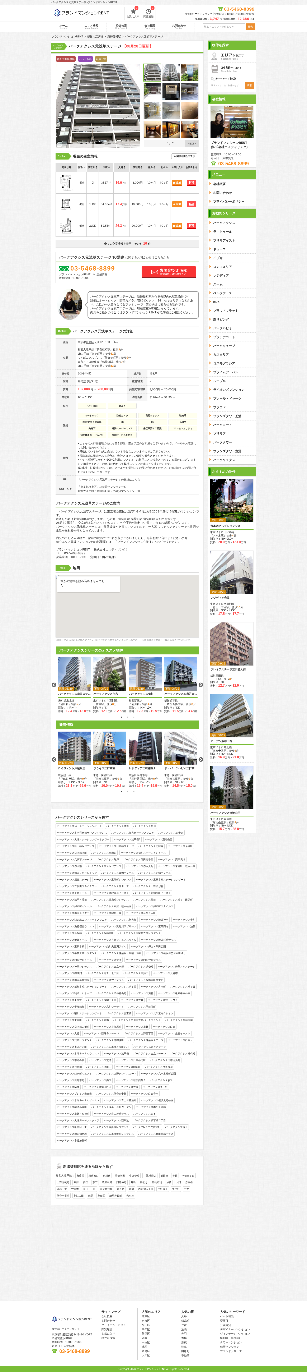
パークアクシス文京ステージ (149, 1053)
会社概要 (150, 27)
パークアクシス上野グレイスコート (116, 1073)
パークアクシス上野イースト (73, 892)
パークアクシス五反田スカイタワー (77, 886)
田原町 (185, 1351)
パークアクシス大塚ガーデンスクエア (78, 1120)
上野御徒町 (63, 1182)
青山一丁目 (89, 1189)
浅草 (184, 1346)
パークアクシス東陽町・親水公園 (176, 866)
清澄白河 (107, 1182)
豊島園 (101, 1195)
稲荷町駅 (107, 361)
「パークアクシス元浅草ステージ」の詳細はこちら (109, 479)
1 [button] (121, 717)
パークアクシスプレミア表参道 (74, 1093)
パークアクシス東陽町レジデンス (112, 879)
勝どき (144, 1182)
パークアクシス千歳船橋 (70, 1006)
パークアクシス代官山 (69, 1066)
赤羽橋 (189, 1182)
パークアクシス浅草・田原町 (176, 899)
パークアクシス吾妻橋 (118, 1013)
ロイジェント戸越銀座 (71, 768)
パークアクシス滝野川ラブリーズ (117, 926)
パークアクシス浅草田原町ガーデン (111, 1107)
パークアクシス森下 (144, 1113)
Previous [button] (53, 684)
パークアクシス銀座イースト (174, 1033)
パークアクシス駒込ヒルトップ (74, 993)
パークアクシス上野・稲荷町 (73, 1113)
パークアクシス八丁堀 (123, 986)
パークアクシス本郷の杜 (70, 1060)
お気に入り (133, 12)
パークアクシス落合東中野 (111, 1093)
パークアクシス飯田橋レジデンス (75, 846)
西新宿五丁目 (145, 1189)
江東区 (146, 1316)
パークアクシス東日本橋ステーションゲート (161, 879)
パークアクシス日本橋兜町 (131, 1060)
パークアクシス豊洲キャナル (117, 872)
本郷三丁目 (188, 1175)
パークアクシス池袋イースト (73, 939)
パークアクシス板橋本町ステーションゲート (82, 986)
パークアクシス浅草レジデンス (74, 1040)
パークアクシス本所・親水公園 (113, 906)
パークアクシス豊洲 (110, 959)
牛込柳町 (134, 1175)
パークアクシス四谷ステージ (149, 1046)
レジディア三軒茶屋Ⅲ (142, 768)
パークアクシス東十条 (170, 832)
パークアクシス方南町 (153, 986)
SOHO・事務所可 (231, 1338)
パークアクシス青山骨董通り (120, 1100)
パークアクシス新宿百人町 (141, 913)
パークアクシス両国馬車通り (73, 979)
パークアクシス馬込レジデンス (103, 866)
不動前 (185, 1355)
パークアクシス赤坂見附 (139, 866)
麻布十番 (62, 1189)
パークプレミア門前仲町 (147, 1127)
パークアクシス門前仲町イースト (75, 959)
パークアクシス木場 (97, 1020)
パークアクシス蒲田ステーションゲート (74, 693)
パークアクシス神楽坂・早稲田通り (121, 953)
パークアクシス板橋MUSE (72, 1127)
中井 (186, 1189)
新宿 (131, 1189)
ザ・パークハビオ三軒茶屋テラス (181, 768)
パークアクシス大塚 (127, 1086)
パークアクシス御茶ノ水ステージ (176, 966)
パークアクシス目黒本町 (70, 1080)
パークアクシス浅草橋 (116, 1053)
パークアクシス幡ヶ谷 (182, 986)
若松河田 (120, 1175)
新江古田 (79, 1195)
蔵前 (76, 1182)
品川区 (146, 1325)
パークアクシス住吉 (106, 693)
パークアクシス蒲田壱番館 (138, 859)
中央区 (146, 1342)
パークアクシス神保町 (182, 1053)
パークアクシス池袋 (184, 926)
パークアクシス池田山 (98, 1066)
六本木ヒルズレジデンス (225, 526)
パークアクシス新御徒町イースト (152, 892)
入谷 (184, 1316)
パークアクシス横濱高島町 (72, 1107)
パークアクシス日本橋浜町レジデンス (112, 1133)
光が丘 (130, 1195)
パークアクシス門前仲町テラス (143, 959)
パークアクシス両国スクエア (73, 913)
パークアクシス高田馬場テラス (155, 1133)
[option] (74, 685)
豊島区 (146, 1351)
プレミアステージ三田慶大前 (228, 669)
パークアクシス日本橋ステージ (116, 846)
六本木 (75, 1189)
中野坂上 (163, 1189)
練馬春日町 (115, 1195)
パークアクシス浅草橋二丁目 (149, 1120)
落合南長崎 (63, 1195)
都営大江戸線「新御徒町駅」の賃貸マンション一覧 (109, 491)
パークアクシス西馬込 (116, 1120)
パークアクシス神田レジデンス (74, 966)
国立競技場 (106, 1189)
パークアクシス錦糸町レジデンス (110, 899)
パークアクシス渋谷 (142, 993)
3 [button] (134, 717)
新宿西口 (94, 1175)
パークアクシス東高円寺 (154, 926)
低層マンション (229, 1346)
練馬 (90, 1195)
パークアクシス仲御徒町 (110, 1040)
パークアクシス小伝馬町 (107, 1026)
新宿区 (146, 1333)
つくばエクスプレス (90, 357)
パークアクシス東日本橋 (70, 946)
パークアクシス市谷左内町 (72, 1046)
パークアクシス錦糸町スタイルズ (154, 906)
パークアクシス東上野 (155, 1086)
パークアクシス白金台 (180, 1040)
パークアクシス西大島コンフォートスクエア (82, 919)
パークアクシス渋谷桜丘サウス (158, 939)
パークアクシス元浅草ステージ (74, 859)
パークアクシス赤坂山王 (115, 886)
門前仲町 (121, 1182)
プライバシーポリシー (115, 1325)
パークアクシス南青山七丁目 (102, 973)
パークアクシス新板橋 (69, 933)
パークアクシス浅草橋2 (127, 839)
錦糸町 (185, 1320)
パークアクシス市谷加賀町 (72, 1140)
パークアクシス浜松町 (140, 966)
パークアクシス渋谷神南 (154, 919)
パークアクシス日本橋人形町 (73, 1026)
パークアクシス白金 (164, 1026)
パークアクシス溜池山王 (158, 839)
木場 (184, 1338)
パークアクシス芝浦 (100, 1060)
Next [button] (200, 684)
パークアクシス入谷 (68, 1033)
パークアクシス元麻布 (165, 973)
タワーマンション (231, 1342)
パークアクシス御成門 (69, 973)
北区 (144, 1346)
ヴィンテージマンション (235, 1333)
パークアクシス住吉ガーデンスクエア (132, 832)
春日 (175, 1175)
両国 (85, 1182)
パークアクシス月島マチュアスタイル (115, 939)
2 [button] (128, 717)
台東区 (90, 342)
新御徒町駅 (103, 349)
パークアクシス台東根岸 (159, 1066)
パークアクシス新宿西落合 (131, 1080)
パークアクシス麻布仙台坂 (72, 1133)
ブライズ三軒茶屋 (104, 768)
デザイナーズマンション (235, 1329)
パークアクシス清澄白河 (97, 1086)
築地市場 (157, 1182)
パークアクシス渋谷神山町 (111, 993)
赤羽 (184, 1333)
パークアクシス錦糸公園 (107, 913)
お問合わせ (179, 27)
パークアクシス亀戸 (107, 859)
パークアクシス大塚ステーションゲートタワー (83, 839)
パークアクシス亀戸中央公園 (174, 993)
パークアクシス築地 (68, 1086)
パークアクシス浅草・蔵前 (72, 899)
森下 (95, 1182)
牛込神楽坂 (150, 1175)
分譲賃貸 (225, 1325)
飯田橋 (164, 1175)
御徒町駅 (97, 353)
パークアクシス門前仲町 (142, 1006)
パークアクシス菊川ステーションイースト (144, 852)
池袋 (184, 1329)
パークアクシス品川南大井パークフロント (137, 1020)
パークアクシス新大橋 (123, 919)
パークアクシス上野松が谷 (148, 886)
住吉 (184, 1325)
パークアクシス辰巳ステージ (73, 879)
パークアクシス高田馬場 (171, 859)
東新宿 (106, 1175)
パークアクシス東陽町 (69, 1020)
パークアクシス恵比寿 (150, 846)
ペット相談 (227, 1316)
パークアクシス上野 (137, 1026)
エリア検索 (91, 27)
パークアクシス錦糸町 (128, 1066)
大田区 (146, 1355)
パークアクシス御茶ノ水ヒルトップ (77, 872)
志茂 (184, 1342)
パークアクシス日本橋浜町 (165, 1060)
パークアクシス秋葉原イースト (111, 892)
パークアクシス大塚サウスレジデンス (139, 933)
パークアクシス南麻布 (103, 852)
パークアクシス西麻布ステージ (101, 1033)
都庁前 (80, 1175)
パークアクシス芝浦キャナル (154, 872)
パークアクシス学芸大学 (179, 1020)
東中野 (176, 1189)
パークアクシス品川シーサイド (106, 1006)
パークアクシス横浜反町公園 (157, 1100)
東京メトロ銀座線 (88, 361)
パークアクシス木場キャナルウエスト (78, 1053)
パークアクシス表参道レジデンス (110, 1127)
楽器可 (224, 1320)
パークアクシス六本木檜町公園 (158, 1073)
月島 (133, 1182)
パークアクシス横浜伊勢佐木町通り (166, 953)
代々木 (120, 1189)
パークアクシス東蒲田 (135, 973)
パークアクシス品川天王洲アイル (107, 946)
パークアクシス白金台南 (144, 1093)
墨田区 (146, 1329)
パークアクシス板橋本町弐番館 (145, 979)
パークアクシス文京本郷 (110, 966)
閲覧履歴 (148, 12)
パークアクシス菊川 (141, 693)
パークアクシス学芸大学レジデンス (77, 953)
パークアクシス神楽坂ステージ (145, 1040)
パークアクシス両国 (100, 1080)
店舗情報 (101, 274)
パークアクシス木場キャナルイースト (78, 1100)
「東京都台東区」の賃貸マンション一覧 (102, 486)
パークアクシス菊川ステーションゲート (79, 1013)
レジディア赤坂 (220, 597)
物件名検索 (108, 1338)
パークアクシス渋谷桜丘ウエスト (75, 926)
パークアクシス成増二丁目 (101, 1000)
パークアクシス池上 (176, 1127)
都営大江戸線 (86, 349)
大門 (178, 1182)
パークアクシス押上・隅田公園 (148, 946)
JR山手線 (83, 353)
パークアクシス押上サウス (163, 1000)
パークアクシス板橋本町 (100, 933)
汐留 (168, 1182)
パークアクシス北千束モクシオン (154, 1013)
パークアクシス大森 (132, 1000)
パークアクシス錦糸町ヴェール (74, 906)
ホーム (64, 27)
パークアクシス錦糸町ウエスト (74, 1073)
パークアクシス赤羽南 (69, 866)
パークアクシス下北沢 (69, 1000)
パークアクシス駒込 (161, 1080)
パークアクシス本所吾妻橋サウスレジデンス (181, 693)
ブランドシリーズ (231, 1351)
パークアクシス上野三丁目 (138, 1033)
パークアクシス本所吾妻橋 (151, 1107)
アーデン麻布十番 (221, 741)
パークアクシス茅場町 (180, 846)
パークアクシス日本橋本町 (72, 852)
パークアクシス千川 (184, 919)
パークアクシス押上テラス (109, 979)
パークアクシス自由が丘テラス (111, 1113)
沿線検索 (121, 27)
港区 (144, 1338)
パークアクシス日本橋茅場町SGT (110, 1046)
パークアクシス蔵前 (144, 899)
